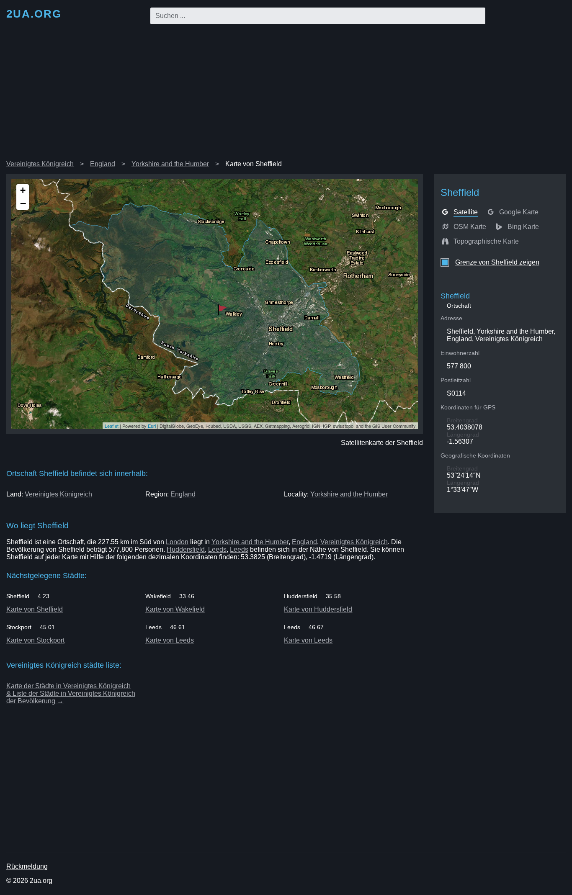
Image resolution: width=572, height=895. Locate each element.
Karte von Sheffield (34, 609)
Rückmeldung (27, 866)
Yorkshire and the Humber (170, 163)
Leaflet (112, 425)
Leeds (217, 549)
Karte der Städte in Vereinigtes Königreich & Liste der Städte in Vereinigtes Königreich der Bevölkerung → (70, 693)
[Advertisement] (286, 93)
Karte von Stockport (35, 640)
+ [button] (23, 190)
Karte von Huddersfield (318, 609)
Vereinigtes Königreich (40, 163)
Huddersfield (186, 549)
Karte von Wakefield (175, 609)
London (177, 541)
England (102, 163)
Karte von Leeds (169, 640)
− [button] (23, 203)
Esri (152, 425)
